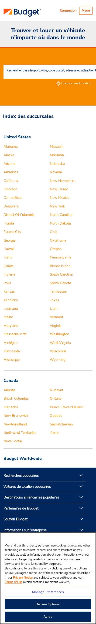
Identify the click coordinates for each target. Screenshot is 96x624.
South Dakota (60, 283)
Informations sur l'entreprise (25, 530)
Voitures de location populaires (27, 486)
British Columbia (16, 398)
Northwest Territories (19, 432)
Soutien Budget (15, 519)
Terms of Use (13, 582)
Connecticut (12, 197)
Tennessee (58, 291)
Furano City (12, 231)
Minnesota (11, 351)
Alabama (10, 146)
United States (17, 137)
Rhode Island (60, 266)
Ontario (56, 398)
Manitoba (10, 407)
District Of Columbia (18, 214)
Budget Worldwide (22, 458)
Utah (54, 308)
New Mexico (59, 197)
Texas (54, 300)
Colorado (10, 189)
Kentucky (10, 300)
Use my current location (76, 83)
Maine (8, 317)
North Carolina (61, 214)
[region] (48, 578)
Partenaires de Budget (20, 508)
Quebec (56, 415)
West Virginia (60, 342)
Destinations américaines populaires (31, 497)
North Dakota (60, 223)
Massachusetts (15, 334)
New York (57, 206)
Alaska (8, 155)
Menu (87, 11)
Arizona (9, 163)
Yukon (54, 432)
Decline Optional (48, 604)
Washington (59, 334)
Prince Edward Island (66, 407)
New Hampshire (62, 180)
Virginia (56, 325)
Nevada (56, 172)
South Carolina (61, 274)
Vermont (56, 317)
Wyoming (57, 359)
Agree (48, 616)
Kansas (9, 291)
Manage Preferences (48, 592)
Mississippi (11, 359)
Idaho (7, 257)
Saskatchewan (61, 424)
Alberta (9, 390)
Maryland (10, 325)
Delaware (11, 206)
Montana (57, 155)
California (10, 180)
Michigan (10, 342)
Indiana (9, 274)
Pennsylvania (60, 257)
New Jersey (59, 189)
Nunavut (56, 390)
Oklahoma (58, 240)
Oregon (56, 249)
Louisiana (10, 308)
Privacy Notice (23, 578)
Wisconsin (58, 351)
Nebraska (57, 163)
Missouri (56, 146)
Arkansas (10, 172)
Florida (8, 223)
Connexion (68, 10)
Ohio (53, 231)
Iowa (7, 283)
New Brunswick (15, 415)
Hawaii (8, 249)
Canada (10, 380)
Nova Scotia (12, 441)
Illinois (8, 266)
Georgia (9, 240)
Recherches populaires (21, 475)
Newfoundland (15, 424)
